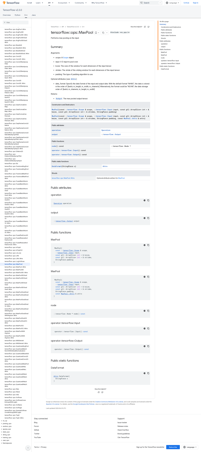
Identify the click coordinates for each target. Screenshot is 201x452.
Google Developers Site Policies (83, 404)
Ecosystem (62, 3)
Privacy (43, 447)
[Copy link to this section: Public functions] (73, 232)
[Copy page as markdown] (103, 33)
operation (56, 130)
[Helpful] (145, 27)
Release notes (123, 426)
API (49, 3)
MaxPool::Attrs (130, 118)
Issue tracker (122, 422)
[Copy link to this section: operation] (63, 195)
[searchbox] (15, 22)
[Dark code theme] (144, 200)
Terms (36, 447)
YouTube (37, 437)
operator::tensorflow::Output (65, 154)
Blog (35, 422)
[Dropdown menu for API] (53, 3)
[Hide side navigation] (28, 447)
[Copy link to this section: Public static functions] (81, 361)
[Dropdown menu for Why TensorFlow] (107, 3)
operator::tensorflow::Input (65, 150)
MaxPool (55, 109)
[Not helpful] (148, 27)
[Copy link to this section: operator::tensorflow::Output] (84, 341)
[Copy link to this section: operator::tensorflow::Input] (82, 323)
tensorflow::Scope (75, 109)
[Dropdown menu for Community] (86, 3)
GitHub (186, 3)
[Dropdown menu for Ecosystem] (70, 3)
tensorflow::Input (104, 109)
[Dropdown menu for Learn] (43, 3)
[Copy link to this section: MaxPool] (62, 239)
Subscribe (173, 447)
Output (59, 99)
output (55, 134)
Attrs (73, 79)
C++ (26, 15)
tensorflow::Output (112, 134)
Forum (36, 426)
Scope (65, 57)
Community (79, 3)
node (54, 146)
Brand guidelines (124, 434)
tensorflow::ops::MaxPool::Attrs (63, 178)
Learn (38, 3)
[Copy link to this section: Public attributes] (73, 188)
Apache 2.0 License (52, 404)
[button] (15, 420)
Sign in (195, 3)
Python (17, 15)
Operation (105, 130)
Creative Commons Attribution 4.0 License (109, 402)
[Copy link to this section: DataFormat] (66, 368)
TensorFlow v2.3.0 (12, 10)
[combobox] (150, 3)
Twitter (36, 434)
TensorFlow (55, 27)
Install (29, 3)
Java (33, 15)
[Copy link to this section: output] (60, 212)
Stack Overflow (123, 430)
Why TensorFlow (98, 3)
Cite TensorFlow (123, 437)
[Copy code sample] (148, 200)
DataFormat (56, 166)
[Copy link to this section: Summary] (65, 47)
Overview (7, 15)
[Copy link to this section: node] (58, 305)
